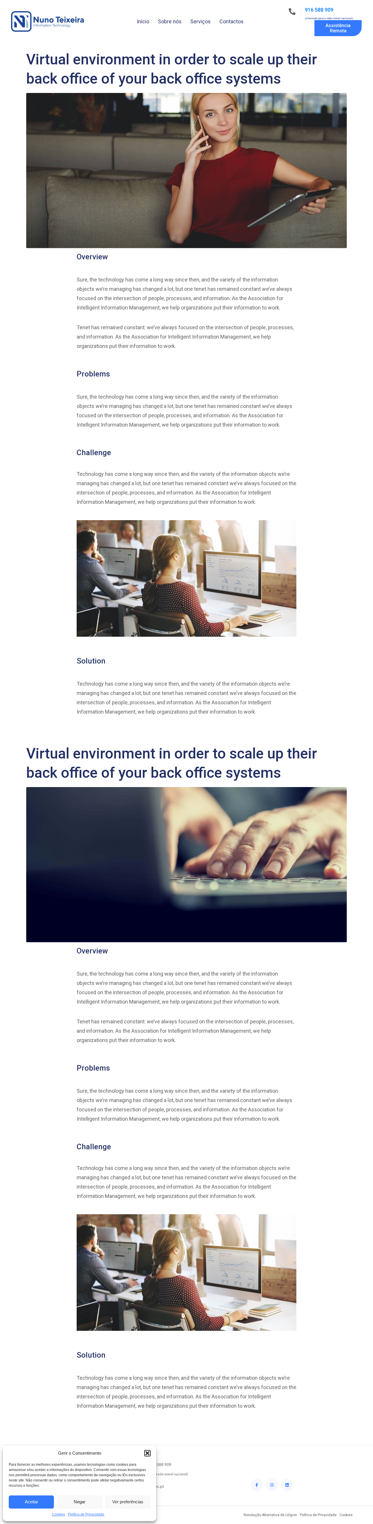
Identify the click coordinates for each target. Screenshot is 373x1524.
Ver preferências (127, 1501)
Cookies (58, 1514)
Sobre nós (170, 21)
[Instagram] (272, 1485)
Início (143, 21)
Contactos (231, 21)
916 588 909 (319, 10)
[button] (147, 1453)
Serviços (200, 21)
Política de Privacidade (86, 1514)
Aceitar (31, 1501)
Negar (79, 1501)
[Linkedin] (287, 1485)
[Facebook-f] (257, 1485)
